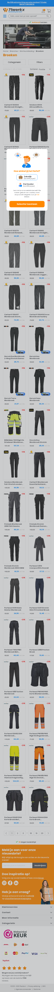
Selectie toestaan (27, 204)
